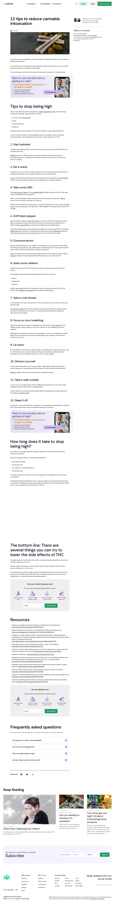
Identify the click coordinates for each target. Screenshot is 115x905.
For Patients (31, 4)
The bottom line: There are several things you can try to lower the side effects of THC (88, 38)
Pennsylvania (68, 886)
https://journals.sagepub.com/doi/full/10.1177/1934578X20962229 (33, 632)
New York (67, 883)
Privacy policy (42, 881)
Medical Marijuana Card (93, 810)
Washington (78, 883)
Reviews (40, 878)
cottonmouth (26, 118)
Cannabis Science (64, 810)
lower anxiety (56, 325)
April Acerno (93, 19)
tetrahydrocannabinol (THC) (46, 112)
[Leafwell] (8, 3)
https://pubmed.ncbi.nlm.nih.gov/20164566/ (40, 654)
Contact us (25, 881)
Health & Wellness (8, 826)
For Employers (45, 4)
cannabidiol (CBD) (37, 192)
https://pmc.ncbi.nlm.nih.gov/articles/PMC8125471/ (27, 646)
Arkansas (57, 878)
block (21, 288)
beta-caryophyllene (23, 225)
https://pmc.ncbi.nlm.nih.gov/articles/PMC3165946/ (27, 677)
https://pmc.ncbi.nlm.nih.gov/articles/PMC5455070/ (32, 682)
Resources (76, 40)
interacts (16, 274)
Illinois (56, 883)
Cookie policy (42, 884)
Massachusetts (69, 880)
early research (18, 192)
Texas (77, 878)
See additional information (97, 899)
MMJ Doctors (42, 875)
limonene (13, 256)
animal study (14, 231)
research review (24, 393)
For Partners (56, 4)
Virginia (77, 880)
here (27, 899)
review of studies (18, 309)
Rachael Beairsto (89, 20)
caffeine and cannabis (26, 290)
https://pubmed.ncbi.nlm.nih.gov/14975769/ (47, 651)
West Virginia (79, 886)
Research (13, 155)
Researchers (57, 231)
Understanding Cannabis (65, 812)
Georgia (57, 880)
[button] (33, 774)
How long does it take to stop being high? (85, 35)
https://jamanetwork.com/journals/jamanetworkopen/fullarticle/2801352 (34, 641)
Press (23, 890)
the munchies (64, 178)
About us (24, 878)
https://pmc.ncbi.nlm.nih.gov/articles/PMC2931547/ (27, 627)
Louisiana (57, 886)
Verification (41, 887)
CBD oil (63, 198)
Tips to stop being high (80, 33)
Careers (24, 887)
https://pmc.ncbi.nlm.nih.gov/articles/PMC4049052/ (27, 672)
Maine (66, 878)
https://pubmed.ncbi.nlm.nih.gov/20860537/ (31, 666)
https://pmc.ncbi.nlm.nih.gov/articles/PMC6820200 (27, 661)
